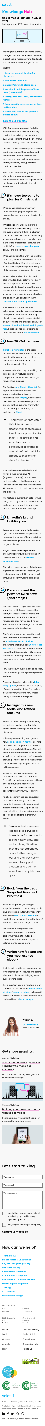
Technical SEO (9, 1255)
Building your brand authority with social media (21, 1111)
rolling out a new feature (20, 741)
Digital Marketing (30, 1329)
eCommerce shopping (27, 246)
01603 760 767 (27, 1311)
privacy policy (34, 1224)
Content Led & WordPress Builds (18, 1279)
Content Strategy (11, 1267)
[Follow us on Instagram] (23, 1413)
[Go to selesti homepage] (6, 4)
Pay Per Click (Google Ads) (16, 1263)
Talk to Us (27, 1348)
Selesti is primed (21, 992)
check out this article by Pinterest (20, 301)
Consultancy (28, 1339)
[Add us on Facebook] (8, 1413)
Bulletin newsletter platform (20, 641)
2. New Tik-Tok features (15, 80)
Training (6, 1287)
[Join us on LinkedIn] (3, 1413)
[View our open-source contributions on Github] (17, 1413)
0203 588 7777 (7, 1311)
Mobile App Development (15, 1283)
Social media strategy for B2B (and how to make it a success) (21, 1066)
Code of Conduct (24, 1419)
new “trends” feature (25, 915)
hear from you (26, 999)
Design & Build (29, 1334)
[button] (41, 4)
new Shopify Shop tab (26, 387)
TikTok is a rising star (13, 349)
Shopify (23, 397)
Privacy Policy (12, 1419)
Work (5, 1334)
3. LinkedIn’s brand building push (19, 85)
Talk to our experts (15, 121)
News (5, 1348)
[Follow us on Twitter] (12, 1413)
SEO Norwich (8, 1291)
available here (31, 332)
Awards (6, 1344)
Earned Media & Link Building (16, 1259)
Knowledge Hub (30, 1344)
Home (5, 1329)
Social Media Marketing (14, 1271)
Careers (6, 1339)
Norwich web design (12, 1295)
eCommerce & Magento (14, 1275)
